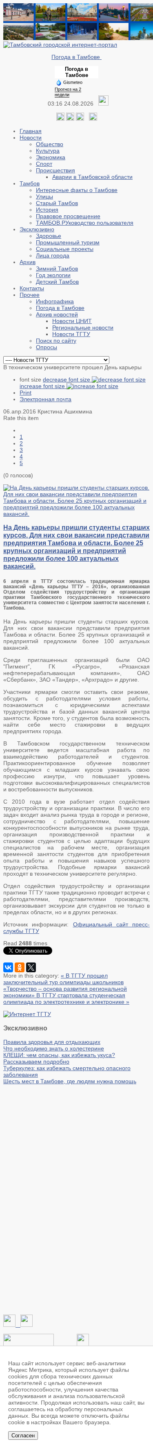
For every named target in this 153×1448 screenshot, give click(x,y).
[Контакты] (28, 1344)
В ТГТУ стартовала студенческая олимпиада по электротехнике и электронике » (66, 998)
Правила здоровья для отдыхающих (51, 1042)
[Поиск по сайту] (93, 118)
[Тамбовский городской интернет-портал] (60, 44)
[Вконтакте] (60, 118)
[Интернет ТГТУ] (27, 1014)
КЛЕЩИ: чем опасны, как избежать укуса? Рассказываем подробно (59, 1058)
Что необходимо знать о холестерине (53, 1048)
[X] (31, 967)
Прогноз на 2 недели (68, 92)
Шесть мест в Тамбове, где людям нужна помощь (69, 1081)
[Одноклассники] (70, 118)
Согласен (23, 1435)
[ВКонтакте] (8, 967)
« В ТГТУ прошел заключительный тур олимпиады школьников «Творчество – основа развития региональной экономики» (65, 985)
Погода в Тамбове (76, 57)
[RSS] (80, 118)
